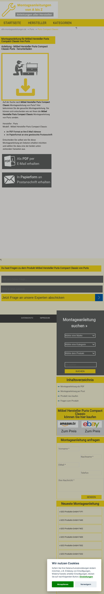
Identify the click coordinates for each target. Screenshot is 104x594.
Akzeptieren (62, 584)
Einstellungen (86, 576)
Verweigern (85, 584)
